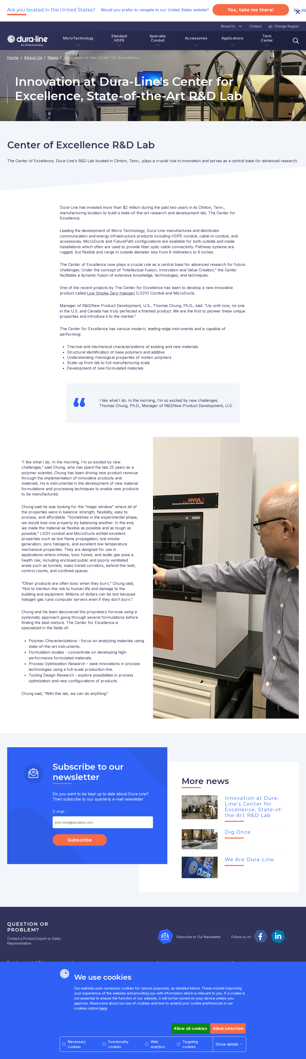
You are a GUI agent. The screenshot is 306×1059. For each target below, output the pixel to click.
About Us (33, 57)
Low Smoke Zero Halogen (111, 293)
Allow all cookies (190, 1028)
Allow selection (228, 1028)
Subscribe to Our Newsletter (198, 937)
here (103, 1008)
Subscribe (79, 840)
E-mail (59, 811)
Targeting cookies (190, 1044)
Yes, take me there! (250, 10)
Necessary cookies (77, 1044)
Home (13, 57)
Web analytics (158, 1044)
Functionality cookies (118, 1044)
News (53, 57)
